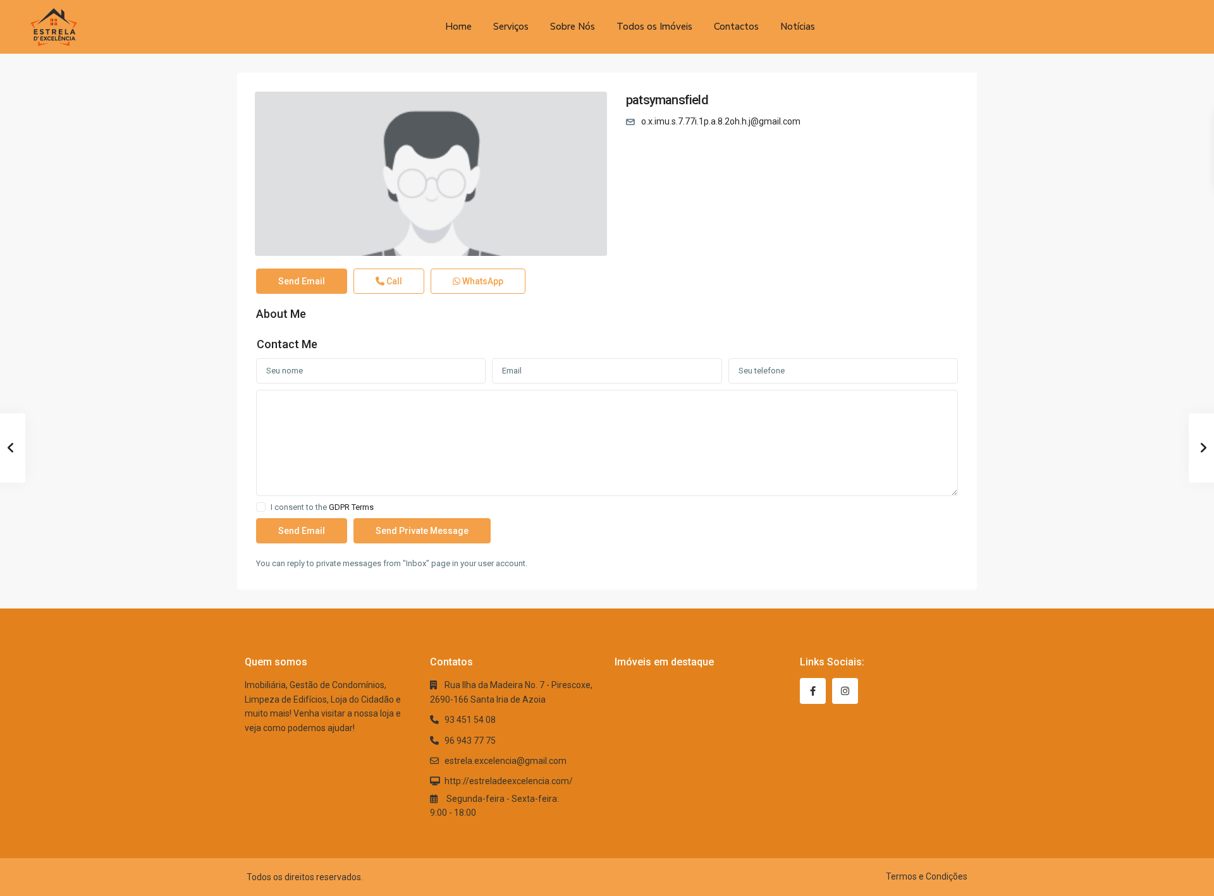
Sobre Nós (572, 26)
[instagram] (845, 691)
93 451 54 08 (470, 720)
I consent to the (322, 507)
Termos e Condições (926, 876)
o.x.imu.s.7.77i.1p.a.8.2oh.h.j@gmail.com (720, 121)
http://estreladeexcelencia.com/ (509, 781)
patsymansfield (667, 99)
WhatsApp (481, 281)
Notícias (797, 26)
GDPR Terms (351, 507)
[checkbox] (261, 507)
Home (458, 26)
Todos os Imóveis (654, 26)
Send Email (301, 281)
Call (393, 281)
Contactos (736, 26)
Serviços (511, 26)
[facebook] (813, 691)
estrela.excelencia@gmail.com (506, 761)
